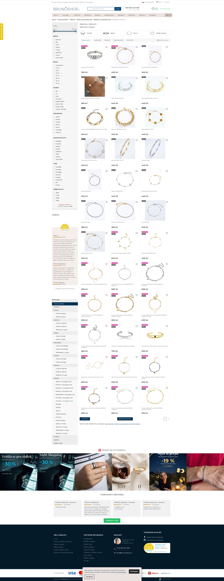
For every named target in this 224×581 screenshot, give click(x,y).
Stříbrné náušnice (61, 326)
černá (59, 45)
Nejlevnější (97, 40)
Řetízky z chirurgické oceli (64, 391)
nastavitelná (61, 65)
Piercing (58, 417)
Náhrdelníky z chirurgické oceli (65, 394)
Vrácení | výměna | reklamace (77, 2)
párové (59, 124)
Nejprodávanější (118, 40)
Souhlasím (134, 571)
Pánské (58, 407)
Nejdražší (107, 40)
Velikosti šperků (58, 547)
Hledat (118, 9)
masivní (59, 122)
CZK (159, 2)
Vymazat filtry (64, 205)
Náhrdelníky (57, 342)
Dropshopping (88, 539)
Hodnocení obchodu (112, 494)
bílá (58, 42)
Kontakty (90, 2)
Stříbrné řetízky (60, 339)
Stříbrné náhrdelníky (62, 349)
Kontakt (86, 561)
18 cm (59, 78)
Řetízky (56, 333)
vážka (59, 200)
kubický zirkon (61, 101)
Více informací (121, 572)
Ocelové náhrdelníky (62, 346)
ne (58, 93)
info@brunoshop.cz (124, 553)
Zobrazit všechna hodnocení (64, 288)
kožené (59, 119)
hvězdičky (60, 172)
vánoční (59, 157)
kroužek (59, 175)
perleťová (60, 52)
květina (59, 149)
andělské (60, 141)
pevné (59, 127)
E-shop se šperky (59, 304)
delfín (59, 193)
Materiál (56, 378)
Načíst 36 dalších (125, 419)
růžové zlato (61, 57)
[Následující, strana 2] (165, 418)
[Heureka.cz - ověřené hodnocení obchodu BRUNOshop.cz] (157, 548)
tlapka (59, 198)
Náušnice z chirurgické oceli (64, 388)
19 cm (59, 81)
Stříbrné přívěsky (61, 362)
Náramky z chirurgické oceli (64, 401)
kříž (58, 182)
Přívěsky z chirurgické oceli (64, 398)
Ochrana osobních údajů (61, 550)
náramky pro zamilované (121, 424)
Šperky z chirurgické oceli (63, 381)
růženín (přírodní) (62, 109)
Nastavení (89, 577)
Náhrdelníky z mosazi (62, 352)
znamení (60, 132)
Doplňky (56, 440)
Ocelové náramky (61, 368)
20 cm (59, 83)
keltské (59, 146)
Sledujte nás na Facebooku (154, 537)
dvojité (59, 117)
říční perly (60, 99)
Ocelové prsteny (61, 313)
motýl (59, 195)
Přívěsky (56, 355)
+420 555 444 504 (123, 548)
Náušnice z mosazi (61, 330)
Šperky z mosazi (61, 423)
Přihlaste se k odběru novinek (93, 552)
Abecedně (130, 40)
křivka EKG (60, 180)
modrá (59, 50)
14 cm (59, 68)
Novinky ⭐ (57, 307)
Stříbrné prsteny (61, 317)
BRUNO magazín (89, 558)
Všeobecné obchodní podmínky (63, 552)
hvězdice (60, 144)
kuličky (59, 185)
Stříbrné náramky (61, 372)
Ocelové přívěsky (61, 359)
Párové (58, 411)
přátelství (60, 151)
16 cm (59, 73)
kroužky (59, 177)
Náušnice (56, 320)
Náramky (56, 365)
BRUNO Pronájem (89, 541)
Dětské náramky (61, 414)
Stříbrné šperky (60, 420)
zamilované (61, 159)
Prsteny (56, 310)
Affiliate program (89, 547)
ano (58, 91)
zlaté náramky (109, 424)
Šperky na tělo (58, 443)
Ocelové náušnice (61, 323)
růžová (59, 55)
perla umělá (60, 104)
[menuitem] (56, 15)
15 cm (59, 70)
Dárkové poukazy (89, 550)
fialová (59, 47)
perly (58, 96)
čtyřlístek (60, 167)
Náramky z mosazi (61, 375)
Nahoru (86, 419)
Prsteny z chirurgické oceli (64, 385)
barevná (59, 39)
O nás (54, 2)
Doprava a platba (63, 2)
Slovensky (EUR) (149, 2)
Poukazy (56, 436)
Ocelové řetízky (61, 336)
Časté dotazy (88, 555)
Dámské (58, 404)
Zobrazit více (112, 520)
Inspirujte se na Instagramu (155, 540)
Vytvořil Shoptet (166, 579)
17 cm (59, 76)
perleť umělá (61, 106)
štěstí (58, 154)
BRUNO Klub (88, 544)
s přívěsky (60, 130)
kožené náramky (135, 424)
